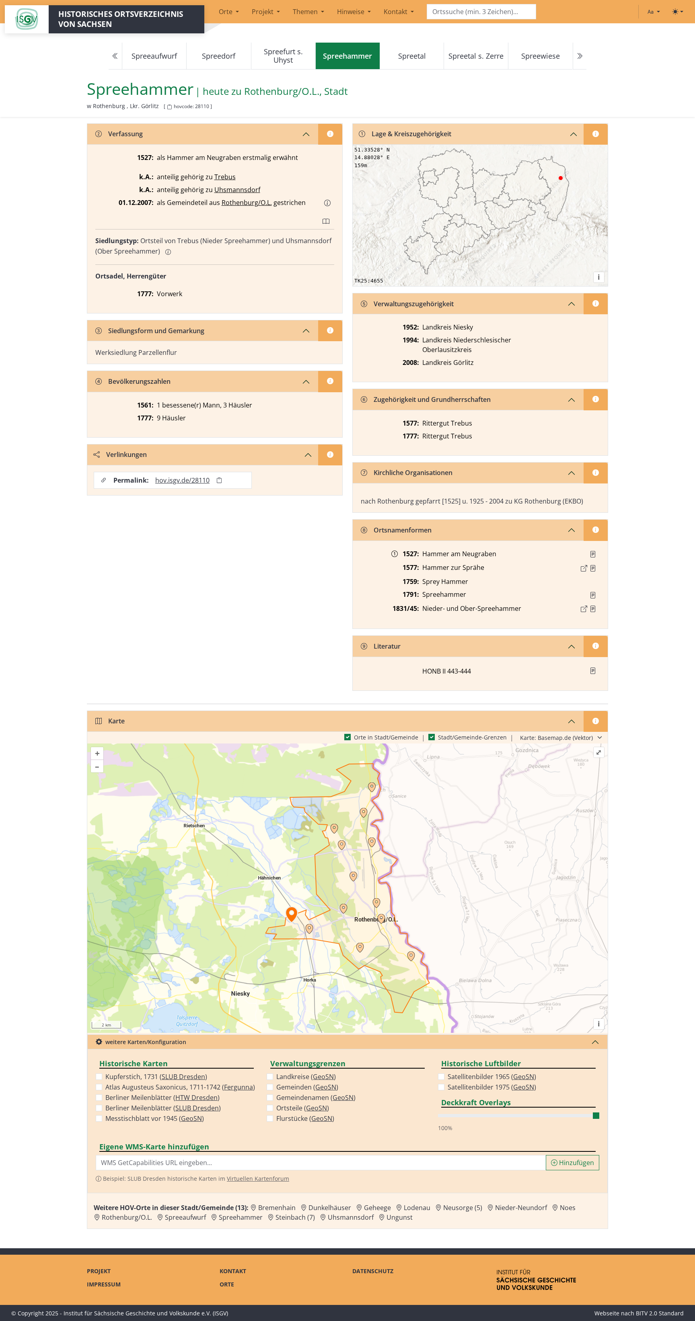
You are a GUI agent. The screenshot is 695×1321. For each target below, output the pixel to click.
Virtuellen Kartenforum (258, 1178)
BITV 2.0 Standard (660, 1313)
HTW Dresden (196, 1097)
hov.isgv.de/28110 (182, 480)
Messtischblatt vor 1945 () (154, 1118)
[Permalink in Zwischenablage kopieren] (219, 480)
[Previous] (115, 56)
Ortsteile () (302, 1108)
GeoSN (191, 1118)
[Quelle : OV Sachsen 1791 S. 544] (593, 595)
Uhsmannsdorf (237, 189)
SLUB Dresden (183, 1076)
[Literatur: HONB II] (593, 671)
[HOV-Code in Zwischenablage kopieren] (169, 107)
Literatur (387, 646)
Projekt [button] (263, 11)
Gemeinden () (307, 1087)
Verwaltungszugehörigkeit (414, 303)
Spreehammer (241, 1217)
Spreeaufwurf (154, 56)
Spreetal (412, 56)
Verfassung (125, 133)
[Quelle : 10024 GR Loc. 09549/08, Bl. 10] (593, 568)
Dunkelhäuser (329, 1207)
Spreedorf (218, 56)
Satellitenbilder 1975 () (492, 1087)
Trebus (225, 176)
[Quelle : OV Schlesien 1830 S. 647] (593, 609)
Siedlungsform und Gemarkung (156, 330)
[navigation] (347, 56)
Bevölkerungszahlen (139, 381)
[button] (327, 203)
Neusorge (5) (462, 1207)
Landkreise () (306, 1076)
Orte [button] (226, 11)
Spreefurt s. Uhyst (283, 56)
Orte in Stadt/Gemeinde (386, 737)
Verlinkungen (126, 454)
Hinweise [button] (351, 11)
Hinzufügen (575, 1162)
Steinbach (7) (295, 1217)
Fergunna (238, 1087)
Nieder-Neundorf (521, 1207)
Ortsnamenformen (403, 530)
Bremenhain (277, 1207)
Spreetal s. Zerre (476, 56)
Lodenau (417, 1207)
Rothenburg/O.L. (247, 202)
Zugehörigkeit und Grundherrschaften (432, 399)
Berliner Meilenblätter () (162, 1097)
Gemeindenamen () (316, 1097)
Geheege (377, 1207)
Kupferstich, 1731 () (156, 1076)
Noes (568, 1207)
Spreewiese (540, 56)
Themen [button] (306, 11)
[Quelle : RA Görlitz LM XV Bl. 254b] (593, 554)
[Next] (579, 56)
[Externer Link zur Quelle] (584, 568)
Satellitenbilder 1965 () (492, 1076)
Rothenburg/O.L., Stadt (296, 91)
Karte (116, 721)
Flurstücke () (305, 1118)
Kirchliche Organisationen (413, 472)
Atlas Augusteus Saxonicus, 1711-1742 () (180, 1087)
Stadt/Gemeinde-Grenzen (472, 737)
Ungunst (400, 1217)
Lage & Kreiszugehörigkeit (411, 133)
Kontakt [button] (396, 11)
